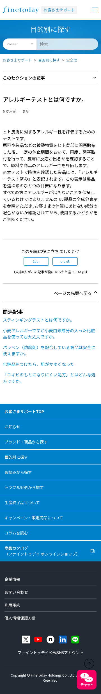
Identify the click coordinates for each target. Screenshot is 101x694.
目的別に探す (49, 60)
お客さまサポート (59, 10)
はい (36, 261)
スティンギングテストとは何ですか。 (38, 320)
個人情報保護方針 (20, 618)
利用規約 (12, 605)
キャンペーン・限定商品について (33, 517)
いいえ (65, 261)
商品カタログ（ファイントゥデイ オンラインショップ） (42, 551)
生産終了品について (22, 502)
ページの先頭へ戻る (73, 293)
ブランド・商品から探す (26, 442)
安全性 (71, 60)
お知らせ (12, 426)
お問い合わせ (16, 592)
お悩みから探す (18, 472)
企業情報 (12, 579)
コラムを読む (16, 533)
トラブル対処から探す (24, 487)
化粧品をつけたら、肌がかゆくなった (38, 364)
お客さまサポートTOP (24, 411)
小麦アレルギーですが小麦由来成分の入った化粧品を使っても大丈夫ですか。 (49, 333)
